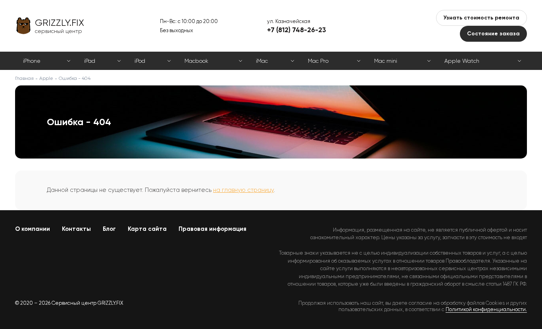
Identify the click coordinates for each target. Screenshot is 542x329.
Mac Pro (318, 61)
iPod (140, 61)
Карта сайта (147, 228)
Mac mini (385, 61)
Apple (46, 78)
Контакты (76, 228)
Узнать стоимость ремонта (481, 17)
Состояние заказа (493, 33)
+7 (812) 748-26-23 (296, 30)
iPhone (31, 61)
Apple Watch (461, 61)
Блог (109, 228)
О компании (32, 228)
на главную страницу (243, 190)
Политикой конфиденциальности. (486, 309)
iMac (262, 61)
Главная (24, 78)
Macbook (196, 61)
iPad (89, 61)
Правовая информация (212, 228)
